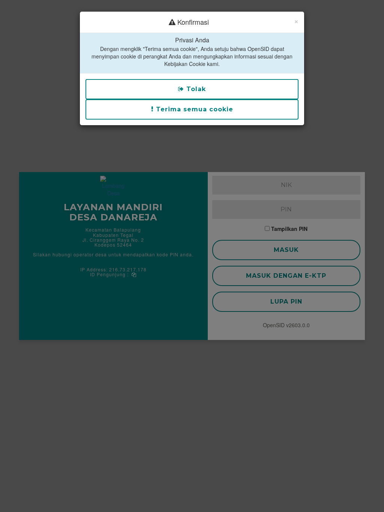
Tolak (195, 89)
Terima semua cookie (193, 109)
